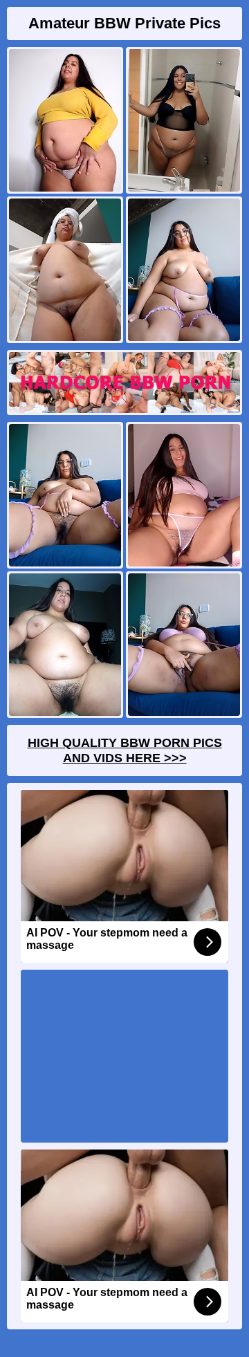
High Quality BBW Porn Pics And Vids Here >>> (125, 750)
